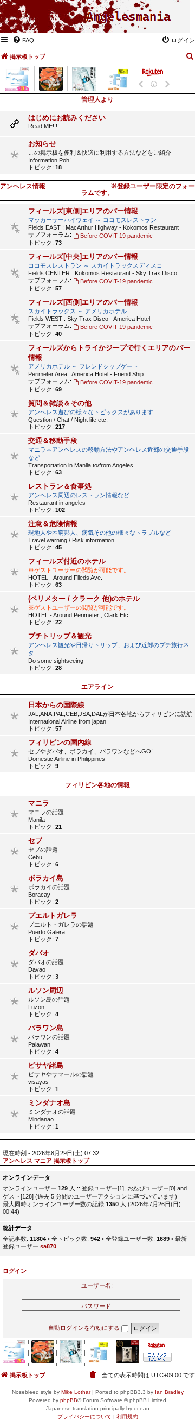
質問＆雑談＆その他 (60, 403)
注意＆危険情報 (52, 523)
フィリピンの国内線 (60, 742)
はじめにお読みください (67, 117)
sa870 (48, 1246)
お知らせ (42, 144)
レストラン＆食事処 (60, 486)
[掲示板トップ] (128, 17)
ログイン (15, 1270)
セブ (35, 840)
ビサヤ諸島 (45, 1065)
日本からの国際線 (56, 705)
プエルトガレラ (52, 915)
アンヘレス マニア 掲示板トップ (46, 1160)
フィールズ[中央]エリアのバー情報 (83, 256)
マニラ (38, 803)
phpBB (68, 1400)
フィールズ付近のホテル (67, 561)
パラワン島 (45, 1028)
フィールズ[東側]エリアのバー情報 (83, 211)
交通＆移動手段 (52, 440)
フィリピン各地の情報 (97, 785)
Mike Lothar (75, 1392)
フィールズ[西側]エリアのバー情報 (83, 302)
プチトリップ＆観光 (60, 636)
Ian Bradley (169, 1392)
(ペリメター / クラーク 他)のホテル (84, 598)
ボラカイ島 (45, 878)
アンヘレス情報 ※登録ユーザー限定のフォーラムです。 (97, 189)
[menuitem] (23, 40)
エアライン (97, 686)
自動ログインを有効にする (84, 1327)
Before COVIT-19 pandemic (116, 235)
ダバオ (38, 953)
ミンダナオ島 (49, 1103)
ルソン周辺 (45, 990)
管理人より (97, 99)
